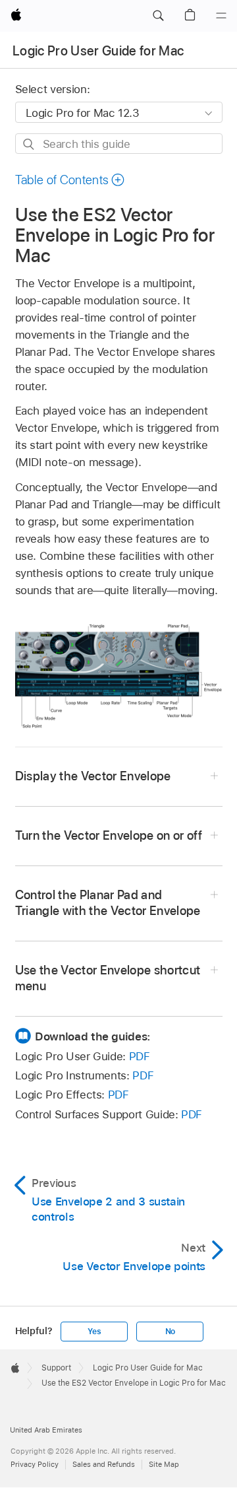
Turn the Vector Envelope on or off (109, 835)
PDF (139, 1056)
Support (56, 1367)
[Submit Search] (29, 144)
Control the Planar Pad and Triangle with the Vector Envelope (108, 902)
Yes (94, 1331)
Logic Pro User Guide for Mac (98, 51)
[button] (158, 16)
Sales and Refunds (103, 1464)
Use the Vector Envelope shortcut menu (108, 978)
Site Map (164, 1464)
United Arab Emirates (46, 1430)
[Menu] (221, 16)
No (170, 1331)
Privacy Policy (35, 1464)
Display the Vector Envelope (93, 776)
